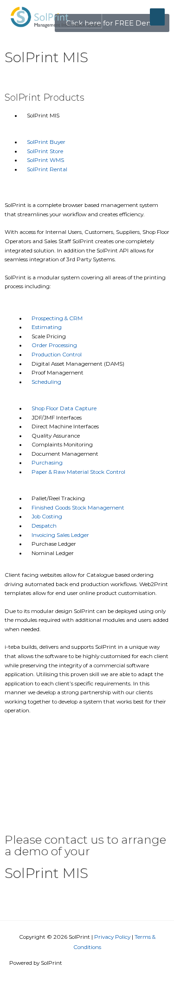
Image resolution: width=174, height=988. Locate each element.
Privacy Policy (112, 937)
